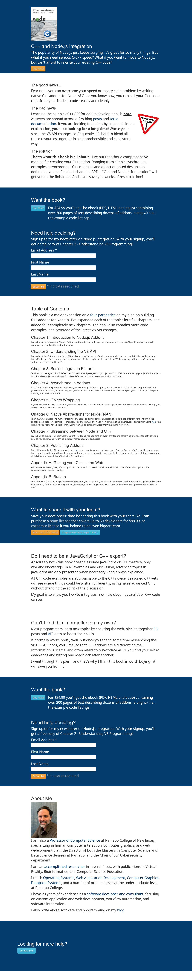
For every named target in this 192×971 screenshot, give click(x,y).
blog (120, 910)
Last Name (40, 274)
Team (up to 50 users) (45, 532)
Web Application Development (100, 877)
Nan (154, 421)
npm (76, 450)
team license (60, 521)
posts (98, 118)
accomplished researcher (64, 866)
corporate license (45, 526)
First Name (40, 262)
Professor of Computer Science (75, 840)
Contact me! (26, 950)
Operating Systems (58, 877)
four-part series (102, 315)
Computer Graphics (143, 877)
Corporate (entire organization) (80, 532)
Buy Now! (38, 68)
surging (96, 52)
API (50, 633)
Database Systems (46, 882)
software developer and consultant (115, 894)
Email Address (44, 250)
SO (156, 629)
